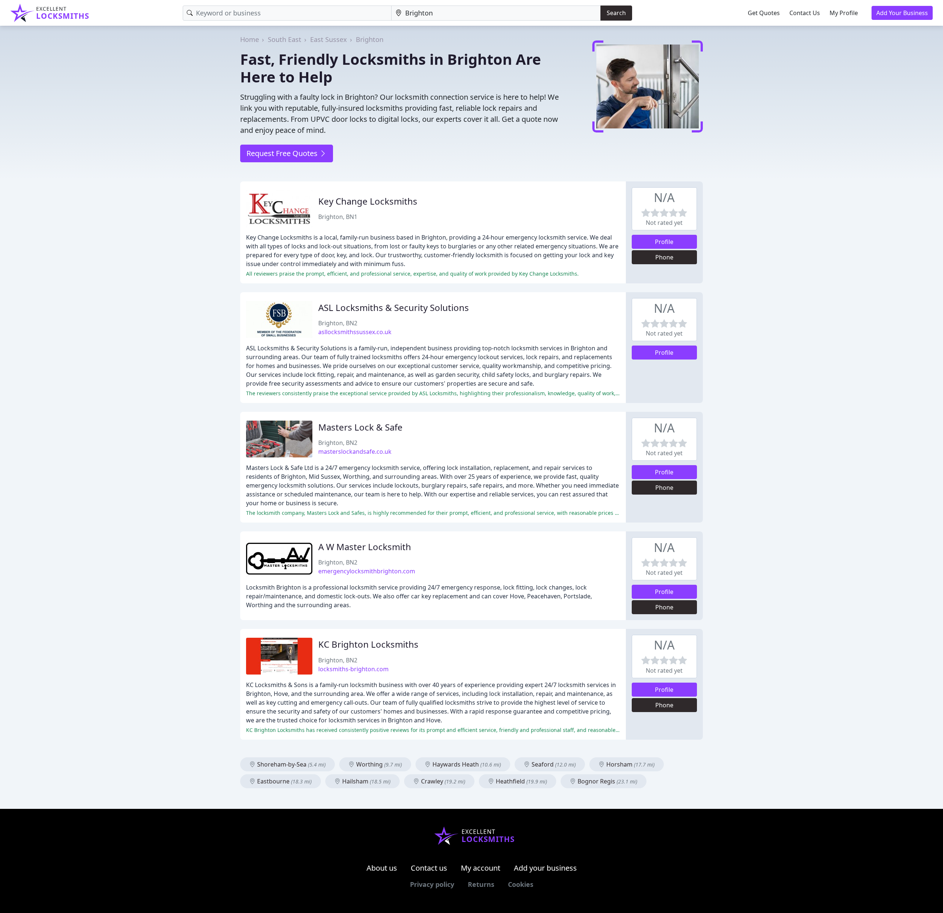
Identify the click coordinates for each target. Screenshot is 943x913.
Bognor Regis (606, 781)
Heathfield (520, 781)
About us (382, 868)
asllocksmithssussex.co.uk (355, 332)
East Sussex (328, 39)
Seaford (553, 764)
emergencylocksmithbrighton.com (366, 571)
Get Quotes (764, 13)
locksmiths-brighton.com (353, 669)
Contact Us (804, 13)
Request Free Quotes (282, 153)
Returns (481, 884)
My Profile (844, 13)
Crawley (442, 781)
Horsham (630, 764)
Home (249, 39)
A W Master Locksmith (364, 547)
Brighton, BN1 (337, 217)
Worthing (378, 764)
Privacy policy (432, 884)
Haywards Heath (466, 764)
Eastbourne (284, 781)
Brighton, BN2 (337, 323)
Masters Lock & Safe (360, 427)
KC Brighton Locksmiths (368, 644)
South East (284, 39)
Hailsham (365, 781)
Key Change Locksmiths (367, 201)
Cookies (520, 884)
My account (480, 868)
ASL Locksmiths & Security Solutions (393, 307)
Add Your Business (902, 13)
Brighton (369, 39)
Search (616, 13)
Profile (664, 242)
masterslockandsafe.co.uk (355, 451)
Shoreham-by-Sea (291, 764)
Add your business (545, 868)
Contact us (429, 868)
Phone (664, 257)
